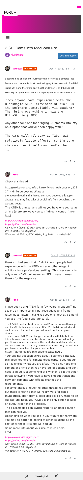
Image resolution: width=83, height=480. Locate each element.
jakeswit (18, 68)
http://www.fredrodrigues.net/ (21, 220)
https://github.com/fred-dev (20, 224)
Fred (15, 174)
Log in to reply (68, 55)
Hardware (17, 54)
